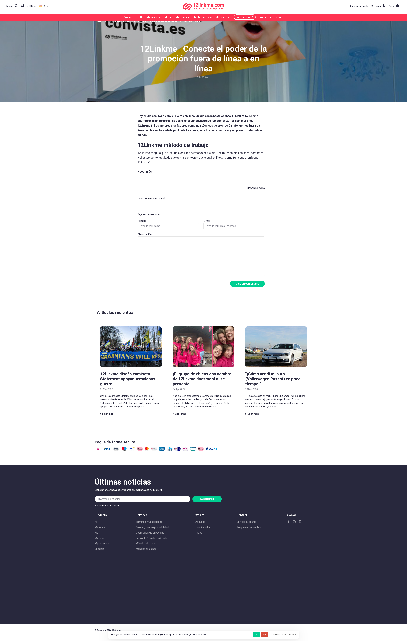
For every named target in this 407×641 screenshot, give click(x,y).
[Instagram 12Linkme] (294, 521)
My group (181, 17)
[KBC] (170, 449)
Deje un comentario (247, 283)
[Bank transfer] (116, 449)
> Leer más (107, 413)
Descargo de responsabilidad (152, 527)
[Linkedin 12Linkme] (300, 521)
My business (201, 17)
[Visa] (107, 449)
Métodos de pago (145, 543)
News (279, 17)
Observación (145, 234)
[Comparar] (23, 6)
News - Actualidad (192, 21)
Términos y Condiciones (149, 521)
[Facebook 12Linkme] (288, 521)
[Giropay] (177, 449)
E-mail (207, 220)
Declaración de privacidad (150, 532)
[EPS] (185, 449)
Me (166, 17)
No (264, 634)
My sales (152, 17)
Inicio (99, 21)
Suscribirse (207, 498)
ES (44, 6)
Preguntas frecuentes (249, 527)
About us (200, 521)
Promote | (129, 17)
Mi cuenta (376, 6)
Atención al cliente (359, 6)
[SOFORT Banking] (140, 449)
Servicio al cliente (246, 521)
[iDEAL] (98, 449)
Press (198, 532)
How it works (202, 527)
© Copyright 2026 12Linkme (108, 630)
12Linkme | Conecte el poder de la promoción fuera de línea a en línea (142, 21)
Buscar (9, 6)
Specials (221, 17)
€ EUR (30, 6)
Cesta (395, 6)
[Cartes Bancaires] (193, 449)
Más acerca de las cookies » (283, 634)
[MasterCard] (147, 449)
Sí (256, 634)
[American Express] (162, 449)
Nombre (142, 220)
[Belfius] (154, 449)
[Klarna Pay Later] (201, 449)
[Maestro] (124, 449)
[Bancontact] (132, 449)
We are (264, 17)
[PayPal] (211, 449)
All (140, 17)
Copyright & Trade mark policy (152, 538)
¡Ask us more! (245, 17)
